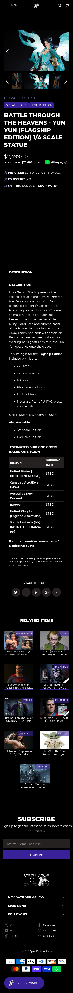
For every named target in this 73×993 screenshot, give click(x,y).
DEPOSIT (20, 218)
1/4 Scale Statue (16, 105)
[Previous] (8, 51)
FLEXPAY (56, 218)
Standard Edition (29, 430)
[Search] (61, 5)
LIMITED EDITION (41, 105)
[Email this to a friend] (56, 592)
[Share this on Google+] (46, 592)
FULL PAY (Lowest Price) (37, 206)
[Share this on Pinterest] (36, 592)
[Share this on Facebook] (26, 592)
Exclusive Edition (29, 437)
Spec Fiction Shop (41, 951)
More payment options (53, 261)
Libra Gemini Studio (24, 98)
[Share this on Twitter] (16, 592)
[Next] (65, 51)
